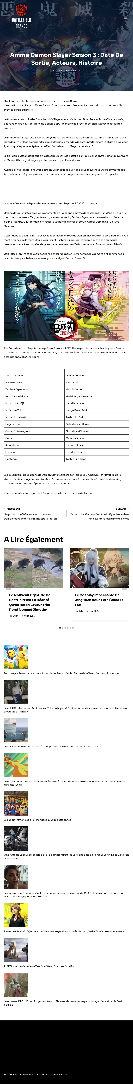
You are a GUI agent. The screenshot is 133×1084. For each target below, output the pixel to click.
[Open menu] (125, 17)
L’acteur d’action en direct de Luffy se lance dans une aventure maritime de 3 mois (99, 514)
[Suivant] (124, 586)
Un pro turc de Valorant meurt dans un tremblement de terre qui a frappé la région (30, 514)
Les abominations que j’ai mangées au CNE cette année (37, 819)
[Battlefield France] (21, 17)
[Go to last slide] (8, 586)
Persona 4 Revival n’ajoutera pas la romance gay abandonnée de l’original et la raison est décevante (64, 931)
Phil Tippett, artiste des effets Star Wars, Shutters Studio (39, 966)
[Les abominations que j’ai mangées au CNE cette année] (66, 803)
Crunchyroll (93, 474)
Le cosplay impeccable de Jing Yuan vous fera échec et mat (99, 600)
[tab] (60, 628)
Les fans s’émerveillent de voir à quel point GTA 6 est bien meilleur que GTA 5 (51, 746)
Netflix (108, 474)
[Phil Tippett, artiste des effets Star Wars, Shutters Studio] (66, 950)
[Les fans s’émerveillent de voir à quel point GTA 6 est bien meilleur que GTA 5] (66, 730)
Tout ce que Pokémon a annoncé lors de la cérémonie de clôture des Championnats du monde (61, 673)
